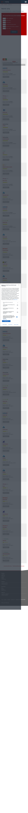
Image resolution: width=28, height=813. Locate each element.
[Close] (19, 285)
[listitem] (10, 302)
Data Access (10, 324)
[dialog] (10, 305)
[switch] (17, 305)
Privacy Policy (16, 324)
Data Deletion (5, 324)
